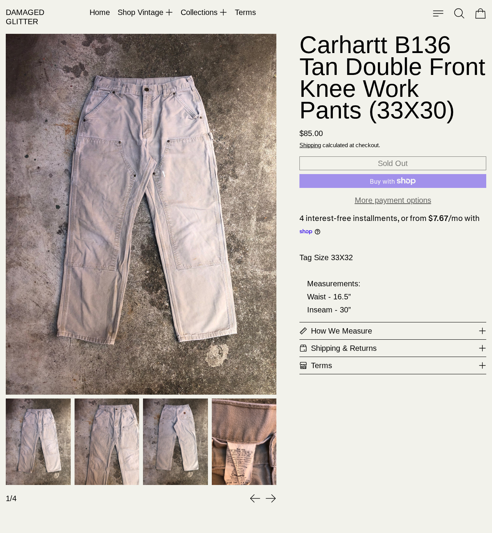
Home (100, 12)
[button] (459, 13)
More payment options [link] (393, 200)
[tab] (38, 442)
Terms (245, 12)
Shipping (310, 145)
